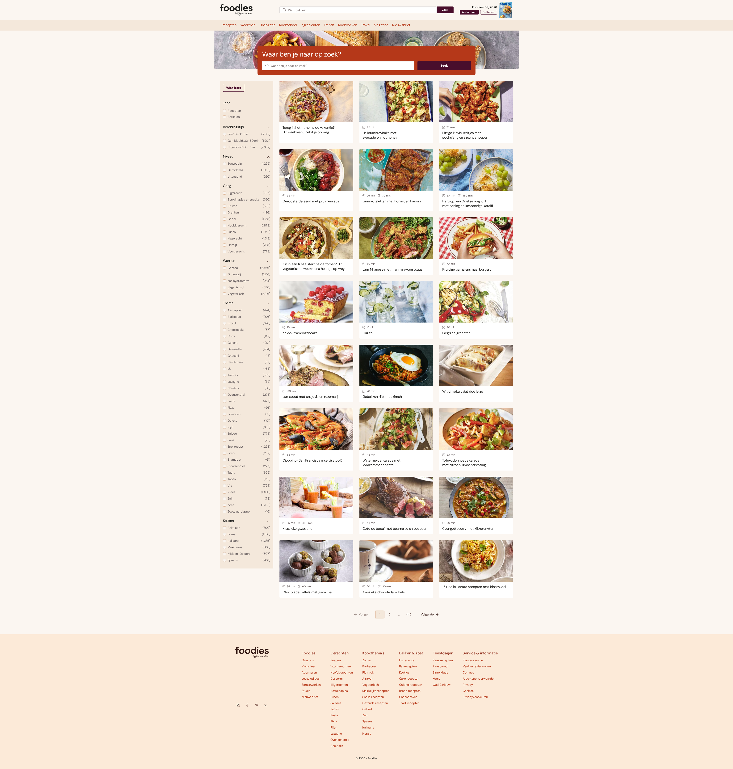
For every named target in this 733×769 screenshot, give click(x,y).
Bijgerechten (339, 685)
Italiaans (249, 541)
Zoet (249, 505)
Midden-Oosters (249, 554)
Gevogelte (249, 349)
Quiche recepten (410, 685)
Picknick (368, 672)
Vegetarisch (249, 294)
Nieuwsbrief (310, 697)
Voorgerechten (340, 666)
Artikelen (234, 117)
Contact (468, 672)
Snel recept (249, 447)
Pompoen (249, 414)
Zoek (445, 9)
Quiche (249, 421)
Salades (335, 703)
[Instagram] (238, 705)
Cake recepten (409, 679)
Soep (249, 453)
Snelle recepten (373, 697)
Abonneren (469, 12)
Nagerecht (249, 238)
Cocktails (336, 746)
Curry (249, 336)
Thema (228, 303)
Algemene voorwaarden (479, 679)
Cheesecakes (408, 697)
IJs (249, 369)
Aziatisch (249, 528)
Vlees (249, 492)
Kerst (436, 679)
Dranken (249, 212)
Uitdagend (249, 177)
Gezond (249, 268)
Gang (227, 186)
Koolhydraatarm (249, 281)
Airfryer (367, 679)
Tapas (249, 479)
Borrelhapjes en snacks (249, 199)
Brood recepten (410, 691)
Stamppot (249, 460)
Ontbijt (249, 245)
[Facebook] (247, 705)
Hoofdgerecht (249, 225)
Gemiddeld (249, 170)
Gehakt (249, 343)
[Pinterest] (256, 705)
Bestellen (489, 12)
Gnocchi (249, 356)
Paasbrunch (441, 666)
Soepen (335, 660)
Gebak (249, 219)
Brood (249, 323)
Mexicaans (249, 547)
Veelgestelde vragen (477, 666)
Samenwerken (311, 685)
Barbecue (249, 317)
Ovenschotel (249, 395)
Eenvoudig (249, 164)
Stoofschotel (249, 466)
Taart (249, 473)
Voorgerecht (249, 251)
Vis (249, 486)
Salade (249, 434)
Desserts (336, 679)
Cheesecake (249, 330)
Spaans (249, 560)
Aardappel (249, 310)
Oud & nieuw (441, 685)
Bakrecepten (408, 666)
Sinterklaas (440, 672)
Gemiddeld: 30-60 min (249, 141)
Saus (249, 440)
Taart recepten (409, 703)
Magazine (308, 666)
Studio (306, 691)
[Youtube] (266, 705)
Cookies (468, 691)
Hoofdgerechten (341, 672)
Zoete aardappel (249, 511)
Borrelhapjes (339, 691)
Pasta (249, 401)
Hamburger (249, 362)
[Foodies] (246, 10)
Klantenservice (473, 660)
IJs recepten (407, 660)
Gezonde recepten (375, 703)
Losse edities (311, 679)
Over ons (308, 660)
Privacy (468, 685)
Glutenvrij (249, 274)
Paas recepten (443, 660)
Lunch (249, 232)
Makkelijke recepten (375, 691)
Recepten (234, 111)
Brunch (249, 206)
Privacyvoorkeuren (475, 697)
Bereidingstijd (233, 127)
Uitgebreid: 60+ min (249, 147)
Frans (249, 534)
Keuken (228, 521)
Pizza (249, 408)
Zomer (366, 660)
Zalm (249, 498)
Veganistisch (249, 287)
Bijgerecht (249, 193)
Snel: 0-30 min (249, 134)
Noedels (249, 388)
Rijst (249, 427)
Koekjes (249, 375)
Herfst (366, 734)
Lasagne (249, 382)
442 (408, 614)
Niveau (228, 156)
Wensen (229, 261)
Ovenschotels (339, 740)
